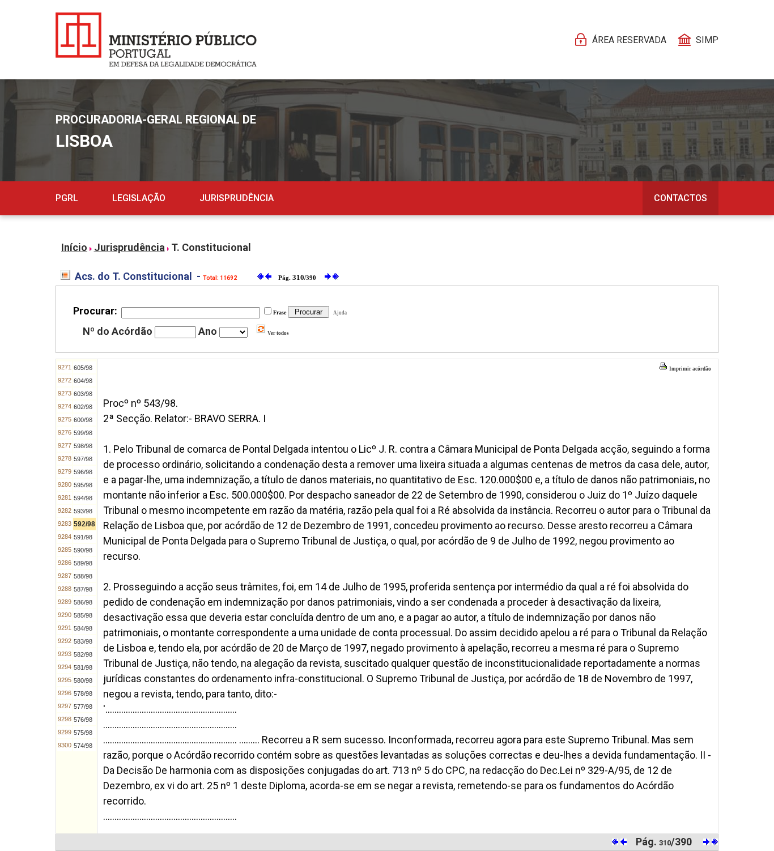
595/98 (83, 485)
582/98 (83, 654)
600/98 (83, 419)
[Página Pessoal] (156, 39)
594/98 (83, 498)
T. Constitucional (211, 247)
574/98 (83, 745)
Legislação (138, 198)
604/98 (83, 380)
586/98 (83, 602)
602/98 (83, 406)
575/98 (83, 732)
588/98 (83, 576)
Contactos (680, 198)
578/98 (83, 693)
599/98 (83, 432)
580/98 (83, 680)
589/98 (83, 563)
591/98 (83, 537)
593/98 (83, 511)
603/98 (83, 393)
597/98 (83, 459)
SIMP (707, 40)
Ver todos (277, 333)
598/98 (83, 445)
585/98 (83, 615)
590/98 (83, 550)
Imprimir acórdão (689, 369)
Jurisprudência (236, 198)
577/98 (83, 706)
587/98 (83, 589)
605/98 (83, 367)
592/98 (84, 524)
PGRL (67, 198)
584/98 (83, 628)
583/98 (83, 641)
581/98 (83, 667)
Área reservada (629, 40)
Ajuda (339, 313)
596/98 (83, 472)
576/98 (83, 719)
